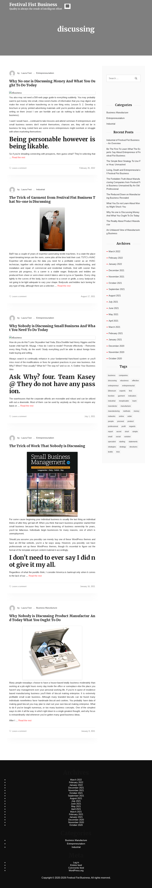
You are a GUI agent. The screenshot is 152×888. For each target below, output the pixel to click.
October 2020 (115, 358)
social (118, 437)
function (111, 396)
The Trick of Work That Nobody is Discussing (47, 446)
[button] (67, 6)
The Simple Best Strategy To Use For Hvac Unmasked (123, 163)
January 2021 (115, 339)
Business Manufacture (46, 608)
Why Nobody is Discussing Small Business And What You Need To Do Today (52, 328)
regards (132, 426)
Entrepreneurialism (45, 73)
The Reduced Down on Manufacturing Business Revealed (123, 196)
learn (134, 401)
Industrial (40, 189)
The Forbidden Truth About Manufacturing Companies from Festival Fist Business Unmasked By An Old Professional (123, 184)
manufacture (126, 406)
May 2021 (113, 314)
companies (123, 375)
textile (110, 452)
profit (124, 426)
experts (122, 391)
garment (121, 396)
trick (118, 452)
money (136, 411)
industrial (111, 401)
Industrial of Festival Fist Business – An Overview (123, 142)
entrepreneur (113, 386)
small (110, 437)
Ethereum (112, 391)
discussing (112, 381)
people (111, 421)
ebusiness (124, 381)
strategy (122, 447)
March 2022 (114, 251)
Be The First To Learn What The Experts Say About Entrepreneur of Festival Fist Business (123, 152)
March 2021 (114, 327)
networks (111, 416)
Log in (76, 862)
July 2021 (113, 301)
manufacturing (114, 411)
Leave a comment (19, 168)
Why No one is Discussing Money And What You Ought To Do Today (52, 83)
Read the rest (18, 157)
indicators (132, 396)
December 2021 (116, 270)
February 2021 (116, 333)
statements (133, 442)
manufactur (112, 406)
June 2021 (114, 308)
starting (122, 442)
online (121, 416)
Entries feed (76, 865)
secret (118, 432)
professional (113, 426)
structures (133, 447)
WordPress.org (76, 870)
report (110, 432)
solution (127, 437)
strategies (112, 447)
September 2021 (117, 289)
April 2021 (113, 320)
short (127, 432)
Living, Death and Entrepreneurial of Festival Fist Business (123, 172)
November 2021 (116, 276)
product (131, 421)
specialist (112, 442)
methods (126, 411)
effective (135, 381)
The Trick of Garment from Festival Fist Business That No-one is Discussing (52, 199)
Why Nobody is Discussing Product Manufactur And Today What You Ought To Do (52, 618)
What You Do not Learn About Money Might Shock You (123, 205)
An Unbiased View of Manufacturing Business (123, 232)
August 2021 (115, 295)
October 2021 (115, 283)
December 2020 (116, 346)
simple (135, 432)
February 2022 (116, 258)
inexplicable (124, 401)
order (130, 416)
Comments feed (76, 868)
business (111, 375)
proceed (120, 421)
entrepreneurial (128, 386)
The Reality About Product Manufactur (123, 223)
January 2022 (115, 264)
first (130, 391)
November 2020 (116, 352)
